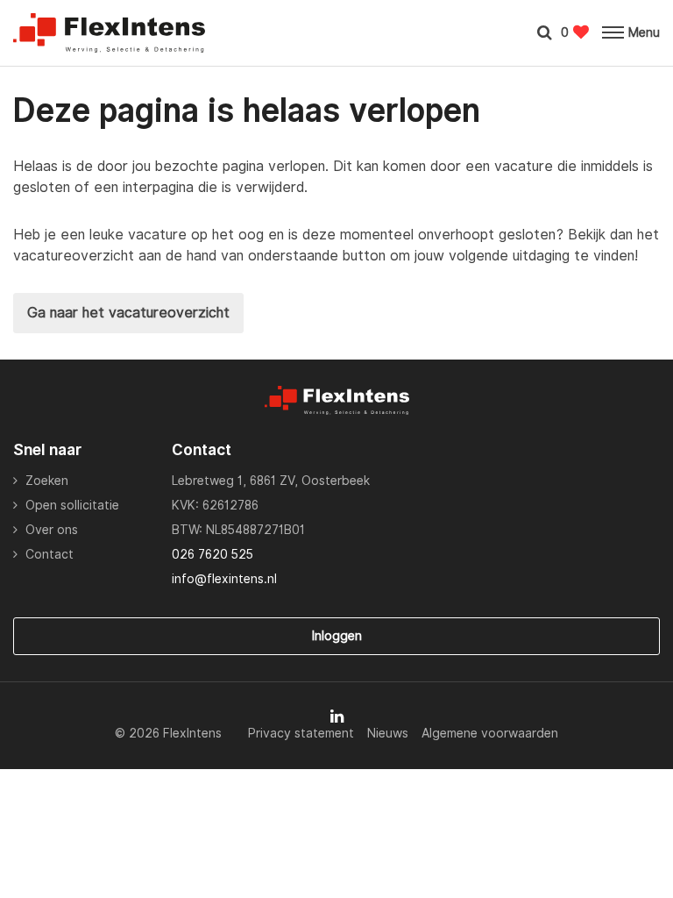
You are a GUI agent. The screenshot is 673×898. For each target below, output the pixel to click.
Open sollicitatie (72, 505)
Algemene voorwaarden (490, 733)
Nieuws (387, 733)
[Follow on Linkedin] (337, 716)
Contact (49, 554)
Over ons (51, 530)
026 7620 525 (212, 554)
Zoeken (46, 481)
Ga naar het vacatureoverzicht (128, 312)
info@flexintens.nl (224, 579)
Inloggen (337, 636)
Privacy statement (301, 733)
